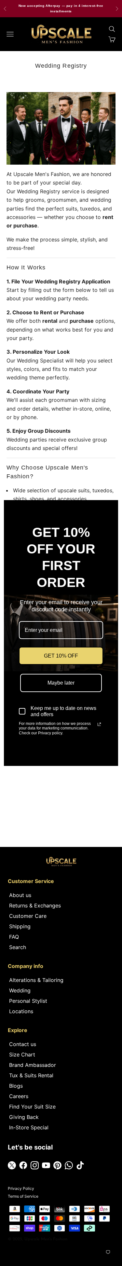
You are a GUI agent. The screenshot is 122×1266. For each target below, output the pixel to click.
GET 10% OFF (61, 656)
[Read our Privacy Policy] (99, 724)
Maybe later (61, 683)
